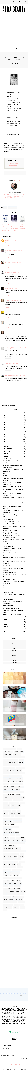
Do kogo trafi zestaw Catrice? (11, 590)
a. (5, 240)
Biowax (12, 770)
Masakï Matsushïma (8, 848)
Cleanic (9, 781)
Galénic (6, 802)
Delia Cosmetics (19, 786)
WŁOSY (14, 648)
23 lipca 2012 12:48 (14, 322)
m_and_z (7, 300)
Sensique (6, 891)
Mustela (15, 856)
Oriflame (20, 867)
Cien (5, 781)
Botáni (5, 773)
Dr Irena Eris (11, 794)
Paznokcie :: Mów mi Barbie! (11, 530)
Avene (10, 754)
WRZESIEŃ (24, 1009)
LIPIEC (13, 1009)
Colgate (21, 781)
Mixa (5, 856)
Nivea (5, 864)
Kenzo (15, 818)
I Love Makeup (7, 810)
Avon (14, 754)
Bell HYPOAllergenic (12, 762)
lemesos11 (8, 250)
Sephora (12, 891)
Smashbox (23, 891)
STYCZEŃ (7, 1008)
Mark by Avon (11, 845)
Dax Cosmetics (13, 783)
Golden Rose (7, 805)
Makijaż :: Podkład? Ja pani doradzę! (14, 681)
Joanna (18, 813)
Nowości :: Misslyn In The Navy (12, 608)
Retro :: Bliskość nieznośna (22, 226)
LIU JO (17, 826)
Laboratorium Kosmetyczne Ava (11, 832)
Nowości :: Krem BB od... (10, 572)
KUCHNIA (14, 655)
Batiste (21, 759)
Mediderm (13, 851)
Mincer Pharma (7, 853)
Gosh (19, 805)
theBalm (22, 907)
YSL (16, 902)
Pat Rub (11, 872)
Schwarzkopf (7, 888)
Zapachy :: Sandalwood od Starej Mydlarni (14, 737)
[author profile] (14, 186)
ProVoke (18, 880)
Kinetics (10, 821)
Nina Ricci (21, 861)
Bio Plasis (12, 767)
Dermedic (6, 789)
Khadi (20, 818)
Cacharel (6, 775)
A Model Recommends (6, 1042)
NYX (9, 859)
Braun (16, 773)
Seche (13, 888)
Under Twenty (20, 896)
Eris (18, 797)
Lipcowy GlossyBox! (9, 592)
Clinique (15, 781)
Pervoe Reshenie (8, 875)
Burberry (22, 773)
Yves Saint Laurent (8, 904)
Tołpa (13, 896)
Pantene (6, 872)
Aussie (5, 754)
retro (5, 207)
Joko (12, 816)
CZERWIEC (7, 1009)
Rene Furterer (7, 883)
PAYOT (9, 869)
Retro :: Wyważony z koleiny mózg (12, 614)
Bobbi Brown (19, 770)
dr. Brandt (15, 907)
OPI (9, 864)
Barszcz (7, 312)
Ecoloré (18, 794)
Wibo (12, 902)
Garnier (11, 802)
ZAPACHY (14, 650)
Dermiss (18, 789)
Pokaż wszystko (24, 1058)
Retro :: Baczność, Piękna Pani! (11, 524)
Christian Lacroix (18, 778)
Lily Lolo (12, 837)
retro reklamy (12, 207)
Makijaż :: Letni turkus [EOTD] (11, 521)
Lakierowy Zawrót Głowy (7, 1055)
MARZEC (17, 1008)
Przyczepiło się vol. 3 (9, 599)
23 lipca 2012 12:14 (16, 312)
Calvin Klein (13, 775)
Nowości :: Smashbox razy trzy (11, 566)
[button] (14, 47)
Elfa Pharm (12, 797)
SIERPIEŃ (17, 1009)
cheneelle (8, 262)
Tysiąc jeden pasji (5, 1048)
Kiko (5, 821)
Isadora (6, 813)
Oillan (18, 864)
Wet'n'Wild (6, 902)
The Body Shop (7, 896)
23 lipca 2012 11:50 (12, 288)
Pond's (12, 880)
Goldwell (14, 805)
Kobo (15, 821)
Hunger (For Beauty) (11, 332)
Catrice (19, 775)
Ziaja (16, 904)
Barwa (5, 759)
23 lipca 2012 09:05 (11, 240)
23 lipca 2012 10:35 (14, 272)
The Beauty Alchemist (6, 1045)
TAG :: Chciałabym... (8, 458)
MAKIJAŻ (14, 641)
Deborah (21, 783)
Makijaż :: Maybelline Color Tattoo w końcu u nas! (14, 695)
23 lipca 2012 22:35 (20, 376)
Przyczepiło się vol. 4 (9, 546)
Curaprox (6, 783)
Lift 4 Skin (6, 837)
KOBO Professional (20, 816)
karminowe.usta (10, 376)
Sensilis (18, 888)
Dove (5, 794)
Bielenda (6, 765)
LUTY (15, 1006)
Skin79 (17, 891)
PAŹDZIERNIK (8, 1011)
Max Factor (17, 848)
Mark (5, 845)
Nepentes (15, 861)
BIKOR (19, 754)
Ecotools (6, 797)
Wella (20, 899)
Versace (11, 899)
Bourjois (11, 773)
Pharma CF (15, 875)
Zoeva (10, 907)
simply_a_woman (10, 348)
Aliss (6, 364)
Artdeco (16, 751)
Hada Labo (16, 808)
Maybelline (6, 851)
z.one (5, 910)
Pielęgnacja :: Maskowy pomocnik (12, 533)
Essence (22, 797)
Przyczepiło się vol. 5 (9, 519)
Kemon (10, 818)
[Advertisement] (14, 31)
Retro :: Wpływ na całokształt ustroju (14, 227)
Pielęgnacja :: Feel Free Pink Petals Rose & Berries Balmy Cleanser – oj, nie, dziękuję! (14, 709)
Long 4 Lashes (7, 840)
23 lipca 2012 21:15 (13, 364)
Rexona (19, 883)
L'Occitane (6, 824)
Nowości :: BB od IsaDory (10, 579)
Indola (13, 810)
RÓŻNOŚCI (14, 662)
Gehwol (17, 802)
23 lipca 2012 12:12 (16, 300)
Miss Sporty (15, 853)
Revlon (14, 883)
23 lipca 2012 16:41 (21, 348)
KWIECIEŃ (22, 1008)
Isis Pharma (12, 813)
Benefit (21, 762)
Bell (5, 762)
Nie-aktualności (13, 165)
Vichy (16, 899)
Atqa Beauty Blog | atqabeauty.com (8, 1069)
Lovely (18, 840)
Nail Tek (18, 859)
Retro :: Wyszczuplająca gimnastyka (13, 486)
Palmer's (19, 869)
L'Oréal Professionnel (9, 826)
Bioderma (6, 770)
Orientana (13, 867)
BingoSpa (6, 767)
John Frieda (7, 816)
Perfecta (17, 872)
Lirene (22, 837)
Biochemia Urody (20, 767)
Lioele (17, 837)
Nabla (13, 859)
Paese (13, 869)
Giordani (23, 802)
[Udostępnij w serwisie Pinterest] (19, 181)
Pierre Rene (6, 880)
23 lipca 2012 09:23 (16, 262)
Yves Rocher (21, 902)
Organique (6, 867)
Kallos (5, 818)
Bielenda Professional (15, 765)
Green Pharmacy (8, 808)
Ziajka (5, 907)
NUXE (5, 859)
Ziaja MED (21, 904)
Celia (5, 778)
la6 (6, 288)
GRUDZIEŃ (21, 1011)
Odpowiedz (8, 245)
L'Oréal (12, 824)
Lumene (23, 840)
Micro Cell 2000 (21, 851)
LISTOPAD (15, 1011)
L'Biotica (20, 821)
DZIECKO (14, 653)
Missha (21, 853)
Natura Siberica (7, 861)
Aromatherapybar (8, 751)
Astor (21, 751)
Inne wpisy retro (13, 163)
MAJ (2, 1009)
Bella (6, 322)
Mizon (9, 856)
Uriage (5, 899)
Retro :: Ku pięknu (8, 605)
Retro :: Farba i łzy (8, 544)
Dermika (12, 789)
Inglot (18, 810)
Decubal (6, 786)
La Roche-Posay (7, 829)
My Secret (21, 856)
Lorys (13, 840)
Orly (5, 869)
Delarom (12, 786)
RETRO (14, 660)
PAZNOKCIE (14, 643)
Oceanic (13, 864)
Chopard (10, 778)
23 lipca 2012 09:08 (17, 250)
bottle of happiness (6, 1052)
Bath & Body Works (13, 759)
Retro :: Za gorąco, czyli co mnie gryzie (5, 227)
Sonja (7, 272)
